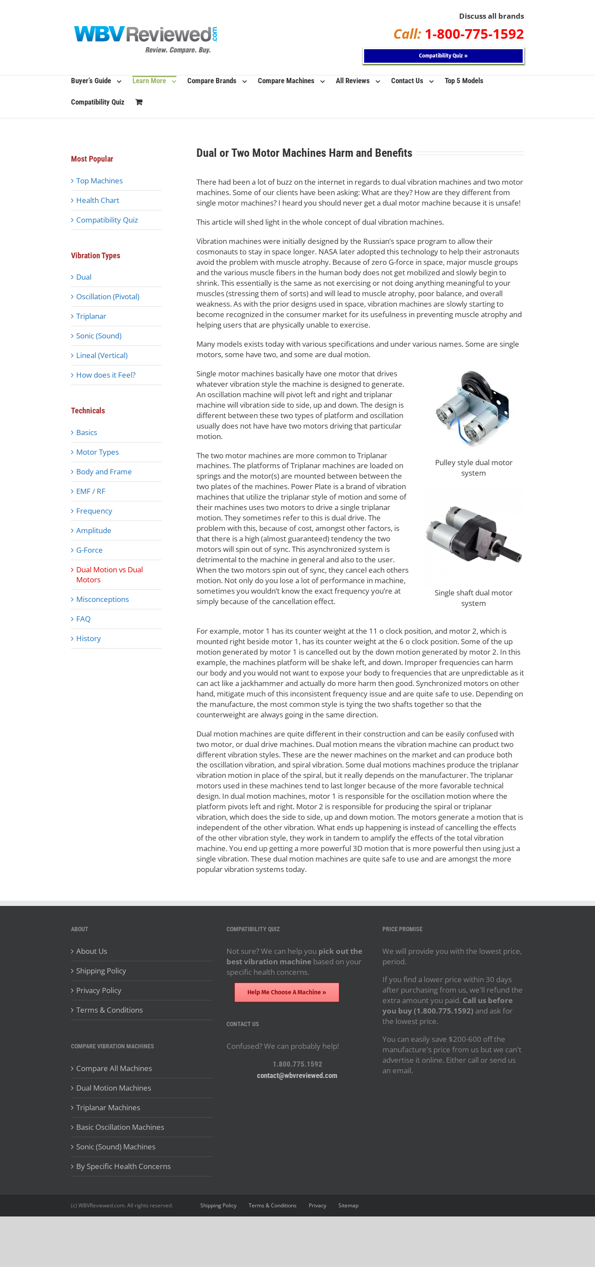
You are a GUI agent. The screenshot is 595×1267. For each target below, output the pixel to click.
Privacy (317, 1205)
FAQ (83, 619)
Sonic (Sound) (99, 336)
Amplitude (94, 530)
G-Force (89, 550)
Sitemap (348, 1205)
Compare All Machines (114, 1068)
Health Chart (97, 200)
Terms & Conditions (109, 1010)
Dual (83, 277)
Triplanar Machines (108, 1107)
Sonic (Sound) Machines (116, 1147)
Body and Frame (104, 471)
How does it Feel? (105, 375)
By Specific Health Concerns (123, 1166)
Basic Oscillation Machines (120, 1127)
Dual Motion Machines (113, 1088)
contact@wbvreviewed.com (297, 1075)
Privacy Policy (99, 990)
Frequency (94, 511)
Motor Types (97, 452)
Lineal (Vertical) (102, 355)
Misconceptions (102, 599)
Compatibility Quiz (107, 220)
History (88, 638)
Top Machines (99, 181)
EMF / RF (90, 491)
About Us (91, 951)
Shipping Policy (101, 971)
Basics (86, 432)
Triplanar (91, 316)
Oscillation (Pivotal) (107, 296)
